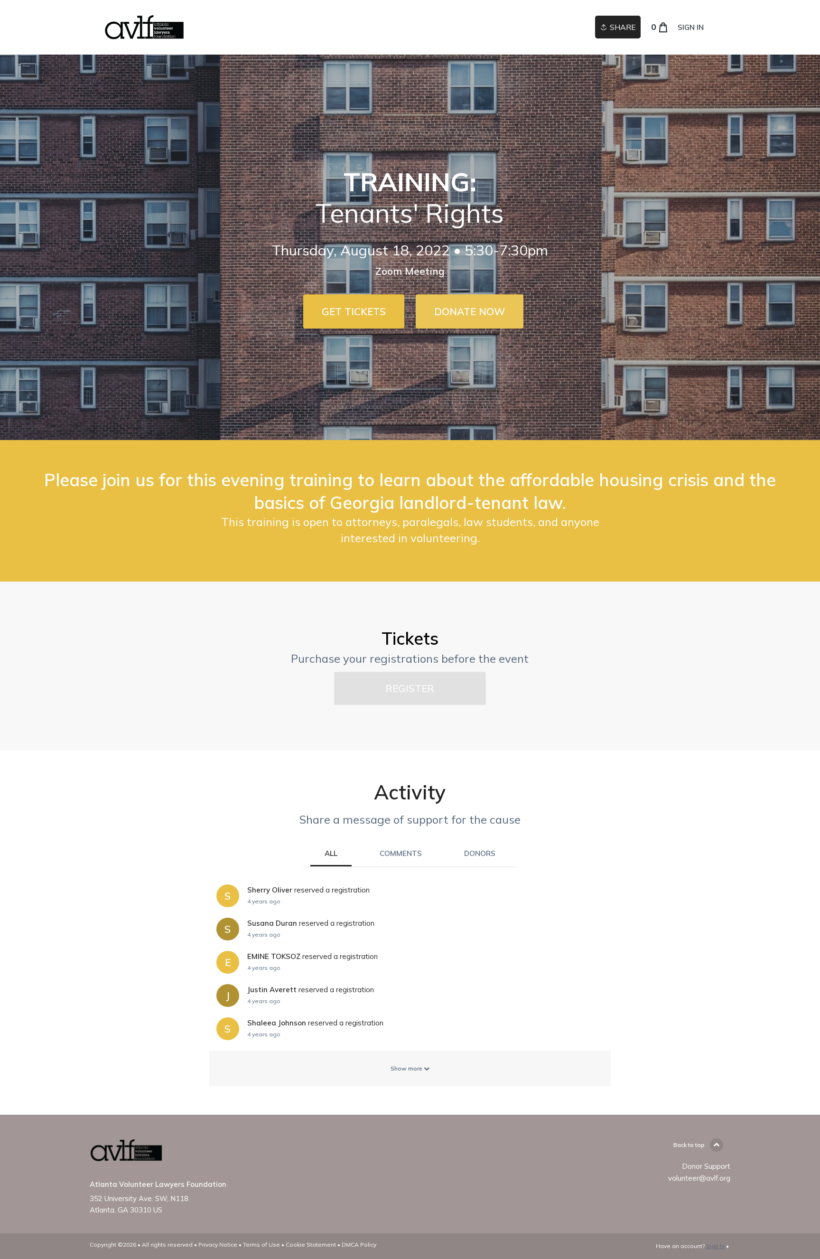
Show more (407, 1068)
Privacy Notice (217, 1244)
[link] (144, 27)
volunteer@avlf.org (699, 1178)
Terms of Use (261, 1244)
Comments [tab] (401, 853)
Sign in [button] (691, 27)
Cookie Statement (311, 1244)
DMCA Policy (359, 1244)
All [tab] (331, 853)
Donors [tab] (479, 853)
